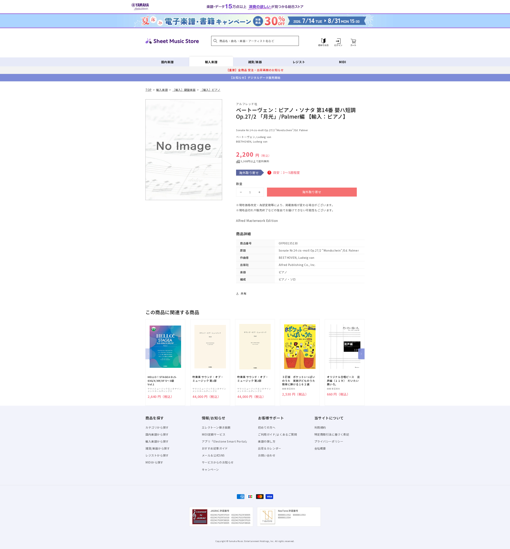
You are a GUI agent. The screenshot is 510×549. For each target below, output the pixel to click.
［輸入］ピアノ (210, 90)
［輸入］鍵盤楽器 (184, 90)
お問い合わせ (267, 455)
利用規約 (320, 427)
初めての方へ (267, 427)
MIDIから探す (154, 462)
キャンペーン (210, 469)
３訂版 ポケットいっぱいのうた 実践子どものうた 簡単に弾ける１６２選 (300, 380)
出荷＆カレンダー (269, 448)
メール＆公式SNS (213, 455)
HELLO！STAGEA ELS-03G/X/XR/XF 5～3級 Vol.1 (162, 380)
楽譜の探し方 (267, 441)
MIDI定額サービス (214, 434)
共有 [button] (243, 293)
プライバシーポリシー (328, 441)
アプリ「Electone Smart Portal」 (225, 441)
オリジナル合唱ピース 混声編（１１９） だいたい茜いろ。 (343, 380)
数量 (239, 184)
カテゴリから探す (157, 427)
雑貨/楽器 (255, 62)
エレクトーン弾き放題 (216, 427)
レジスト (299, 62)
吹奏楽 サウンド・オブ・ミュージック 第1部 (207, 378)
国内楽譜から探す (157, 434)
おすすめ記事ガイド (215, 448)
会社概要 (320, 448)
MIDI (342, 62)
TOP (148, 90)
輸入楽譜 (211, 62)
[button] (255, 41)
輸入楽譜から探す (157, 441)
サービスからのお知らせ (218, 462)
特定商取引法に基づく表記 (331, 434)
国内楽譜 (167, 62)
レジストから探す (157, 455)
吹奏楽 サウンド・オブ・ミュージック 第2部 (252, 378)
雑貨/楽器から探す (157, 448)
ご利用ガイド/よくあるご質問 (277, 434)
